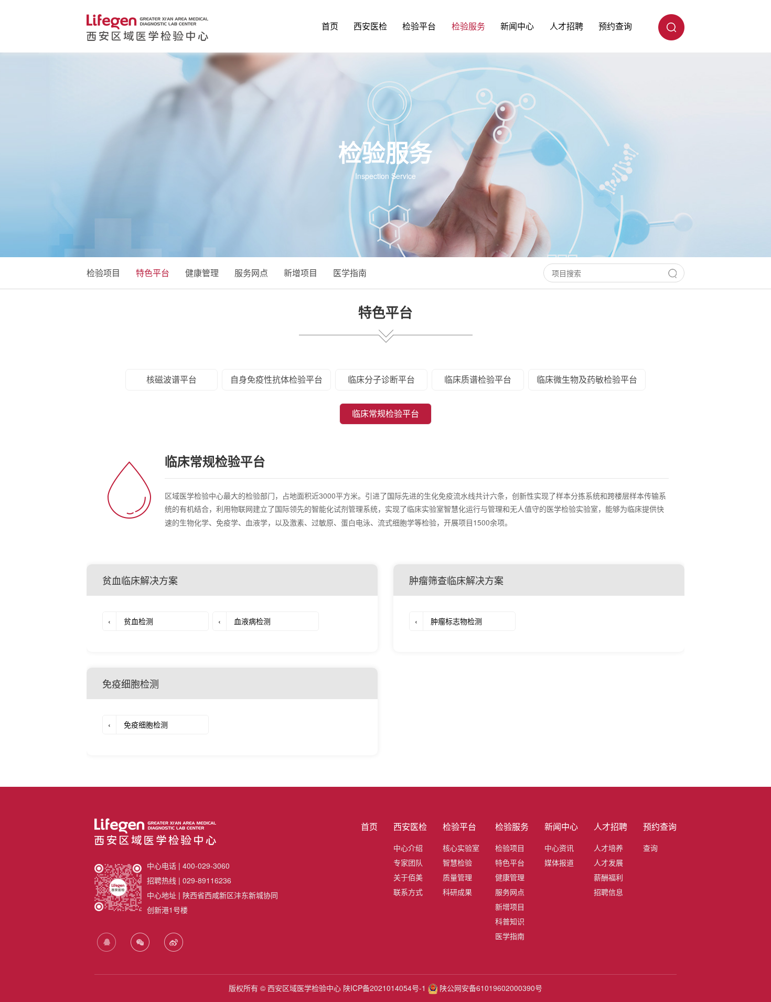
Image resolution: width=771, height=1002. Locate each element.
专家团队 (408, 862)
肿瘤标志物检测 (448, 621)
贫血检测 (130, 621)
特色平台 (152, 273)
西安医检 (370, 26)
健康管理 (202, 273)
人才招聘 (566, 26)
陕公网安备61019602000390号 (489, 988)
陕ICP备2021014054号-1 (384, 988)
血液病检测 (244, 621)
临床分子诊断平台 (381, 379)
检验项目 (103, 273)
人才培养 (608, 847)
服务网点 (251, 273)
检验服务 (468, 26)
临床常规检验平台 (385, 413)
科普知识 (509, 921)
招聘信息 (608, 892)
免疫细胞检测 (138, 724)
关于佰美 (408, 877)
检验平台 (419, 26)
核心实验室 (461, 847)
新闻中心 (517, 26)
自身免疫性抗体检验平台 (276, 379)
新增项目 (300, 273)
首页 (330, 26)
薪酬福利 (608, 877)
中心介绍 (408, 847)
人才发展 (608, 862)
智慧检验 (457, 862)
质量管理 (457, 877)
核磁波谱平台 (171, 379)
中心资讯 (559, 847)
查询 (650, 847)
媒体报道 (559, 862)
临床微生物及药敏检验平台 (587, 379)
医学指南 (350, 273)
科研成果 (457, 892)
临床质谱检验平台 (477, 379)
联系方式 (408, 892)
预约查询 (615, 26)
